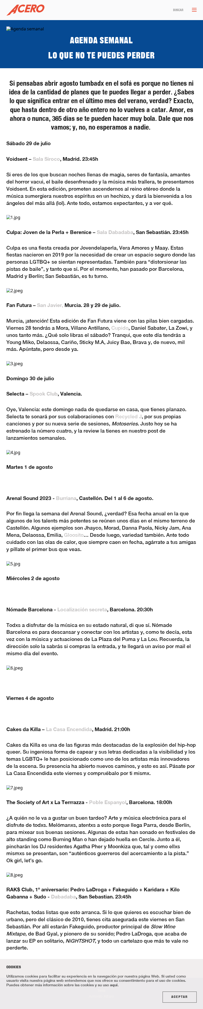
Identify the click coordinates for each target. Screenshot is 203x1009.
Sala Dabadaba (115, 232)
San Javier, (50, 305)
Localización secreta (82, 609)
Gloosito (74, 535)
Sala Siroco (46, 159)
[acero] (25, 10)
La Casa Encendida (69, 729)
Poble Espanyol (107, 802)
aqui (114, 985)
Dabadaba (63, 896)
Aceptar (179, 997)
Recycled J (128, 416)
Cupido (119, 328)
